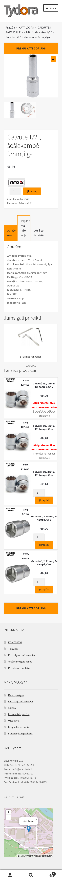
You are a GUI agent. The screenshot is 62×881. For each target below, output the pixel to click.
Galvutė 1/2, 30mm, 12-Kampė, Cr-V (44, 473)
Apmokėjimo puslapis (20, 733)
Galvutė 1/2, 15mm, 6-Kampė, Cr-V (44, 518)
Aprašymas (11, 233)
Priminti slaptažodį (19, 714)
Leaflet (21, 855)
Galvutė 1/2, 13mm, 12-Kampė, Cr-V (44, 427)
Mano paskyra (16, 695)
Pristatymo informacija (21, 655)
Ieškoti (31, 875)
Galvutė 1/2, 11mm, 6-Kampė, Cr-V (44, 563)
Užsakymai (14, 720)
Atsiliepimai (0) (39, 233)
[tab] (10, 233)
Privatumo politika (19, 668)
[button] (29, 829)
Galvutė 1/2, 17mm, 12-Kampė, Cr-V (44, 385)
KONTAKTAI (15, 642)
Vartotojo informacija (20, 701)
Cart (47, 872)
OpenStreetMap (34, 855)
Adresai (12, 707)
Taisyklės (13, 648)
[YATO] (16, 182)
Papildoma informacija (25, 228)
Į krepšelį (32, 191)
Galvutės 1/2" (26, 203)
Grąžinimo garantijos (20, 661)
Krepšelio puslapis (18, 727)
